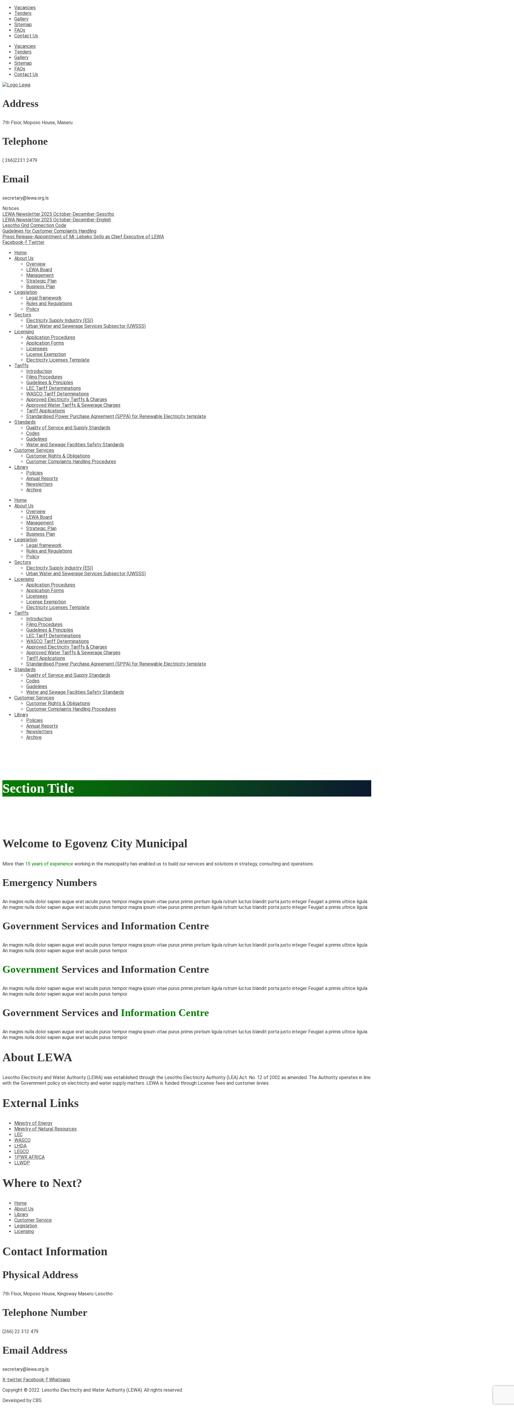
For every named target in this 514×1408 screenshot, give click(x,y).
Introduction (39, 371)
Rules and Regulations (49, 303)
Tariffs (21, 365)
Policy (32, 309)
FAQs (19, 30)
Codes (33, 433)
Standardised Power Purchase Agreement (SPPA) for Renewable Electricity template (116, 416)
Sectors (22, 315)
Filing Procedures (44, 377)
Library (21, 467)
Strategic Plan (41, 281)
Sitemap (23, 24)
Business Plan (40, 286)
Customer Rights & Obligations (58, 456)
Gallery (21, 19)
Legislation (25, 292)
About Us (24, 258)
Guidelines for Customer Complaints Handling (49, 231)
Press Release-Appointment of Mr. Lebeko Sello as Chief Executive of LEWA (83, 236)
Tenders (23, 13)
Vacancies (25, 7)
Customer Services (34, 450)
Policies (34, 473)
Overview (36, 264)
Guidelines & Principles (49, 382)
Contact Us (26, 36)
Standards (25, 422)
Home (20, 253)
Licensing (24, 332)
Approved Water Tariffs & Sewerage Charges (73, 405)
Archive (34, 490)
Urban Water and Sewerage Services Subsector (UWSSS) (86, 326)
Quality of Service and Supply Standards (68, 428)
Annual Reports (42, 478)
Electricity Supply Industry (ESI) (59, 320)
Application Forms (45, 343)
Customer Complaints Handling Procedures (71, 461)
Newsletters (39, 484)
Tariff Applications (45, 411)
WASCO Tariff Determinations (57, 394)
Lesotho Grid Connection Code (34, 225)
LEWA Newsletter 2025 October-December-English (56, 220)
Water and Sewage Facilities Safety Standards (75, 444)
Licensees (37, 348)
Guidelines (36, 439)
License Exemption (46, 354)
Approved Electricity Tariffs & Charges (66, 399)
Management (40, 275)
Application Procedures (50, 337)
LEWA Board (39, 269)
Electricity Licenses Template (58, 360)
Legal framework (44, 298)
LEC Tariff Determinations (53, 388)
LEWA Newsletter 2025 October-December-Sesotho (58, 214)
